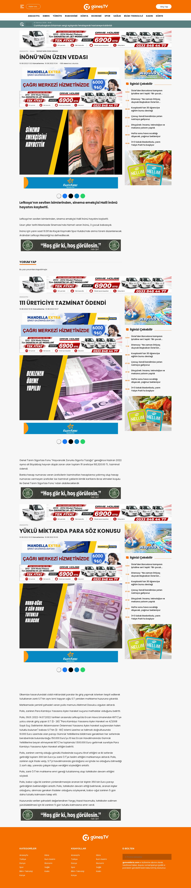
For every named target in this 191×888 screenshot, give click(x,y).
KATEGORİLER (27, 848)
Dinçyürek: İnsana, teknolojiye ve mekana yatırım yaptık (148, 126)
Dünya (84, 15)
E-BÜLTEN (128, 848)
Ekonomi (96, 15)
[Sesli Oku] (59, 196)
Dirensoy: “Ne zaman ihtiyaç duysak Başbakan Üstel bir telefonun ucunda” (145, 101)
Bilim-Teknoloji (133, 15)
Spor (107, 15)
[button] (27, 24)
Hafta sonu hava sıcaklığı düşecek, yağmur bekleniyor (145, 135)
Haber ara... (33, 6)
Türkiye (57, 15)
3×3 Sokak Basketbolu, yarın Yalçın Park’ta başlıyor (145, 143)
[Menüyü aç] (22, 6)
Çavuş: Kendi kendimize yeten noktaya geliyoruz (146, 118)
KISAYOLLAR (78, 848)
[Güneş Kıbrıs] (96, 6)
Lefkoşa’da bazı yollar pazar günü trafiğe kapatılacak (62, 25)
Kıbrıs (46, 15)
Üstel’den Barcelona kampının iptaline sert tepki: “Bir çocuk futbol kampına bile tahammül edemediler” (147, 92)
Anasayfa (34, 15)
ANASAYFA (23, 51)
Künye (159, 15)
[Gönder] (169, 857)
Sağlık (117, 15)
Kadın (149, 15)
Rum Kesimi (71, 15)
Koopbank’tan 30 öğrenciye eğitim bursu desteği (145, 109)
